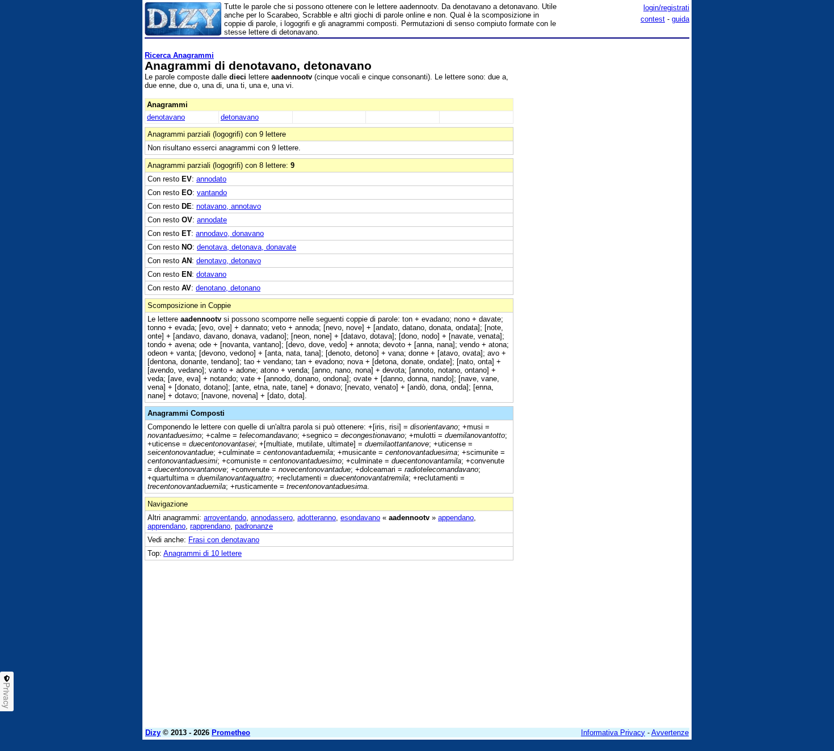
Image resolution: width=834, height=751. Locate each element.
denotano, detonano (228, 288)
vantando (212, 192)
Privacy (6, 695)
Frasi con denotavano (223, 539)
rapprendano (210, 526)
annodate (212, 220)
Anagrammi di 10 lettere (202, 553)
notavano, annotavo (228, 206)
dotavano (211, 274)
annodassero (272, 517)
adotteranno (316, 517)
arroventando (225, 517)
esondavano (360, 517)
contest (653, 19)
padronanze (254, 526)
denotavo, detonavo (228, 260)
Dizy (153, 732)
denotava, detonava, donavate (246, 247)
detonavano (240, 117)
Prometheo (231, 732)
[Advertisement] (604, 213)
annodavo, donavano (230, 233)
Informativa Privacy (613, 732)
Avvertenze (670, 732)
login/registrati (666, 7)
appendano (456, 517)
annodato (211, 179)
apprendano (167, 526)
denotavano (166, 117)
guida (680, 19)
